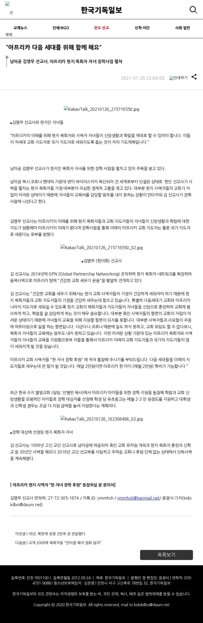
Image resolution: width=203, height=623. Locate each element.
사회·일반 (182, 28)
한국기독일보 (101, 9)
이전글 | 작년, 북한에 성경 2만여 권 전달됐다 (50, 534)
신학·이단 (142, 28)
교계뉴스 (20, 28)
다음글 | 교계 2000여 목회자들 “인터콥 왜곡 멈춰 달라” (58, 543)
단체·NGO (61, 28)
